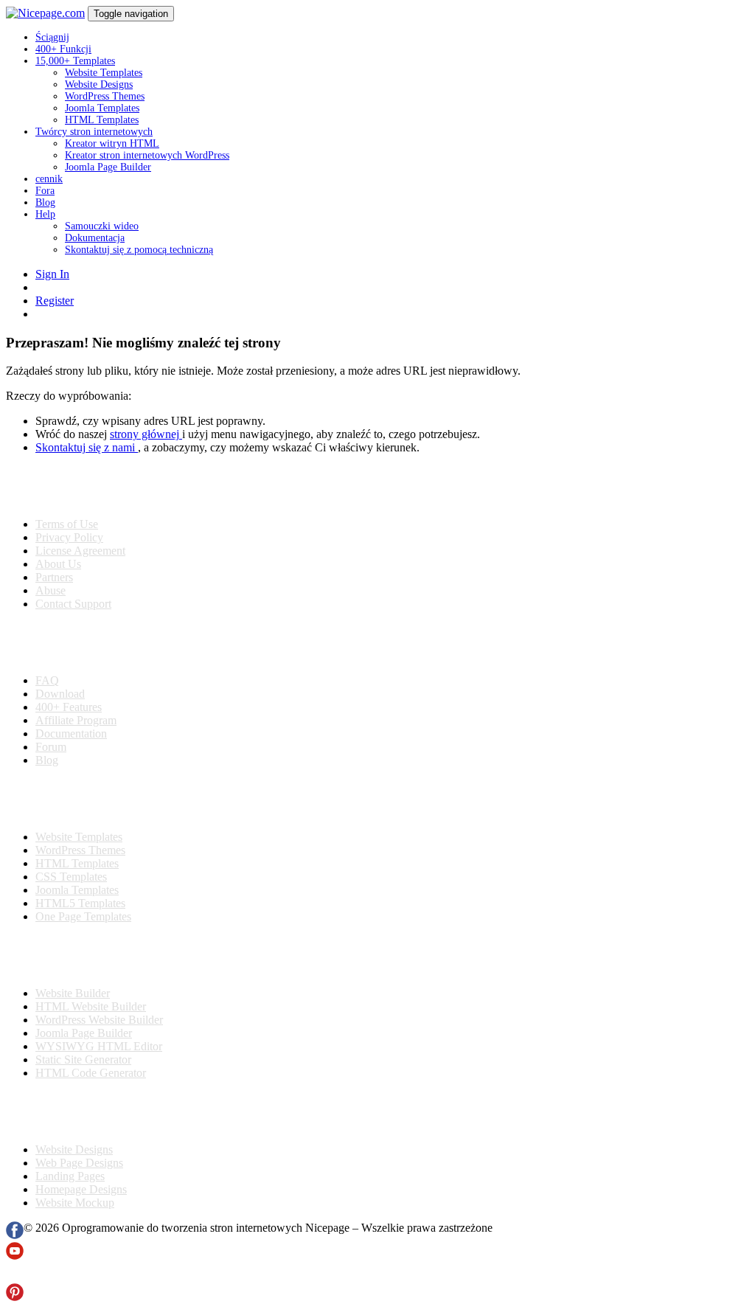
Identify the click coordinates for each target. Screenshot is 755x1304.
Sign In (52, 274)
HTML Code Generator (90, 1073)
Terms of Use (66, 524)
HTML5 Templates (80, 903)
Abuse (50, 590)
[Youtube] (15, 1255)
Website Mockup (74, 1202)
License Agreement (80, 550)
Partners (54, 577)
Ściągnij (52, 37)
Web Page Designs (79, 1162)
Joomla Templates (102, 108)
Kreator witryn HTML (112, 143)
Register (54, 300)
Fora (45, 190)
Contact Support (73, 603)
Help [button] (45, 214)
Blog (45, 202)
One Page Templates (83, 916)
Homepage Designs (81, 1189)
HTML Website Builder (90, 1006)
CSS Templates (71, 876)
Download (60, 693)
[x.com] (15, 1276)
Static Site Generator (83, 1059)
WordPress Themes (105, 96)
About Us (58, 564)
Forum (50, 747)
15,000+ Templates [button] (75, 60)
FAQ (47, 680)
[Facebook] (15, 1235)
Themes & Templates (84, 798)
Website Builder (72, 993)
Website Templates (103, 72)
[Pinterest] (15, 1297)
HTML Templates (102, 119)
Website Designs (99, 84)
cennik (49, 178)
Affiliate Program (75, 720)
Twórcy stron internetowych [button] (94, 131)
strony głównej (146, 434)
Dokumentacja (95, 237)
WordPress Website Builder (99, 1019)
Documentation (71, 733)
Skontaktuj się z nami (86, 447)
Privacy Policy (69, 537)
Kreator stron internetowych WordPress (147, 155)
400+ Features (68, 707)
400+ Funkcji (63, 49)
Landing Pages (70, 1176)
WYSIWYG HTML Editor (98, 1046)
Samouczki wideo (102, 226)
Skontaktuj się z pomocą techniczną (139, 249)
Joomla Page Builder (108, 167)
